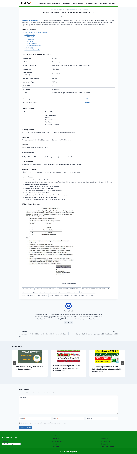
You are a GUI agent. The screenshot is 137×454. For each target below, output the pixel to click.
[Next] (122, 363)
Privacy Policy (105, 441)
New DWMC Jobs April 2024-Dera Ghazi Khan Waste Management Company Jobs (66, 368)
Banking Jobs (56, 438)
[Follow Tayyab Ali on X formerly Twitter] (65, 322)
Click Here (87, 99)
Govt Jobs (64, 9)
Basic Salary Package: (34, 45)
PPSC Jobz (55, 446)
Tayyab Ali (65, 16)
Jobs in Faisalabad (54, 9)
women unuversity (91, 295)
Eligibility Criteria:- (33, 37)
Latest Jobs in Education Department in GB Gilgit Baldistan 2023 (97, 333)
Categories (5, 441)
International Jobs (57, 441)
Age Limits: (30, 39)
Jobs (67, 451)
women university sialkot (77, 295)
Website (89, 418)
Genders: (30, 41)
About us (104, 436)
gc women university (28, 288)
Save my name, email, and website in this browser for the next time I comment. (43, 423)
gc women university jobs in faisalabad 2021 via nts (95, 288)
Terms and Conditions (108, 446)
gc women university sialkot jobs (48, 292)
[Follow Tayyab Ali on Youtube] (68, 322)
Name (22, 418)
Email (55, 418)
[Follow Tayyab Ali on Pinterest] (71, 322)
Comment (23, 397)
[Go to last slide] (14, 363)
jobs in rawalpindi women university (59, 295)
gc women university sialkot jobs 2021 (69, 292)
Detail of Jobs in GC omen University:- (36, 32)
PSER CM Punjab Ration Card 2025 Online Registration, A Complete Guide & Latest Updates (107, 369)
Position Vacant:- (29, 35)
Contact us (103, 3)
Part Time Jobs (56, 436)
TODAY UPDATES (72, 9)
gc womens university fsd (88, 292)
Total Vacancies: (32, 43)
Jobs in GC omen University (31, 20)
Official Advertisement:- (32, 50)
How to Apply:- (29, 48)
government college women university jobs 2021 (35, 295)
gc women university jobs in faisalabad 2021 (68, 288)
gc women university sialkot (30, 292)
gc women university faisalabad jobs (45, 288)
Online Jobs (55, 444)
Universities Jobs (83, 9)
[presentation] (30, 356)
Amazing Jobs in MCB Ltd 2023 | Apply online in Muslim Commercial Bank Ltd (42, 334)
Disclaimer (104, 444)
